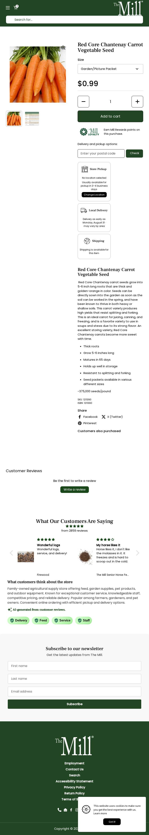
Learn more (100, 813)
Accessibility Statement (74, 781)
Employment (74, 763)
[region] (38, 74)
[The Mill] (128, 8)
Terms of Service (75, 799)
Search (74, 775)
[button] (15, 8)
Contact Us (75, 769)
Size (81, 59)
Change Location (94, 194)
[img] (74, 526)
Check (134, 153)
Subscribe (104, 704)
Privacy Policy (74, 787)
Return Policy (74, 793)
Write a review (75, 489)
